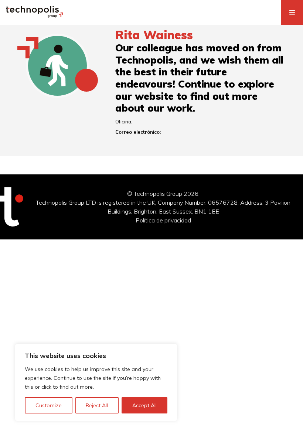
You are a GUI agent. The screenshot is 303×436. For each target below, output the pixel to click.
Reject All (97, 405)
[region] (96, 382)
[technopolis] (34, 15)
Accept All (144, 405)
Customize (48, 405)
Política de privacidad (163, 220)
